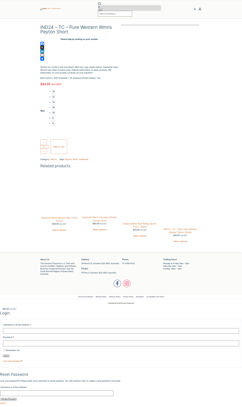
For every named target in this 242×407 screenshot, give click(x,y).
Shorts (53, 159)
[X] (79, 47)
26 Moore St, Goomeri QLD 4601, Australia (100, 263)
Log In (3, 403)
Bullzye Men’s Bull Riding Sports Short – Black (140, 225)
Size (42, 110)
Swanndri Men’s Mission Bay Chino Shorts (59, 219)
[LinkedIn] (79, 51)
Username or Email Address (17, 324)
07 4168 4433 (128, 263)
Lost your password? (13, 361)
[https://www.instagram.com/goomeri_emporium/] (126, 283)
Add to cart (58, 146)
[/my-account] (200, 9)
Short (75, 159)
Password (8, 337)
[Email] (79, 55)
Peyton (68, 159)
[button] (129, 3)
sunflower (83, 159)
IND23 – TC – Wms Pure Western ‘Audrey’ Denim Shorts (180, 231)
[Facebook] (79, 44)
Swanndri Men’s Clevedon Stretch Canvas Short (99, 219)
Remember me (12, 350)
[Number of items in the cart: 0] (194, 9)
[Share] (79, 59)
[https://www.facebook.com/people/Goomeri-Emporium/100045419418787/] (117, 283)
